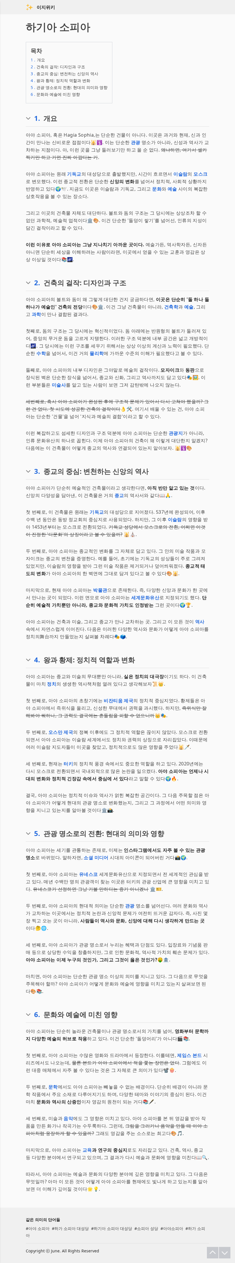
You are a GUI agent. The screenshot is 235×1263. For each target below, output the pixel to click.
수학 (41, 353)
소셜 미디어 (96, 857)
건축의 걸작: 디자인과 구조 (58, 66)
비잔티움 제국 (118, 700)
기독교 (74, 174)
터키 (68, 763)
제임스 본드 (189, 1055)
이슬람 (180, 174)
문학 (53, 1087)
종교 (119, 495)
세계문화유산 (145, 597)
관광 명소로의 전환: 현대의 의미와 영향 (69, 87)
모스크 (200, 174)
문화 (157, 189)
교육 (87, 1150)
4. (37, 659)
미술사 (59, 385)
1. (37, 118)
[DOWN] (224, 1252)
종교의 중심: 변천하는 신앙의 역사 (64, 73)
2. (37, 282)
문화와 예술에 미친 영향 (55, 94)
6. (37, 1014)
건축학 (171, 307)
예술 (172, 189)
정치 (51, 684)
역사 (200, 621)
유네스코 (88, 874)
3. (37, 471)
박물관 (100, 590)
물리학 (97, 353)
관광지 (176, 433)
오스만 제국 (60, 732)
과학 (36, 314)
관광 (135, 142)
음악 (68, 1118)
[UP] (212, 1252)
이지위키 (46, 7)
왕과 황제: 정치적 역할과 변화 (60, 80)
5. (37, 833)
